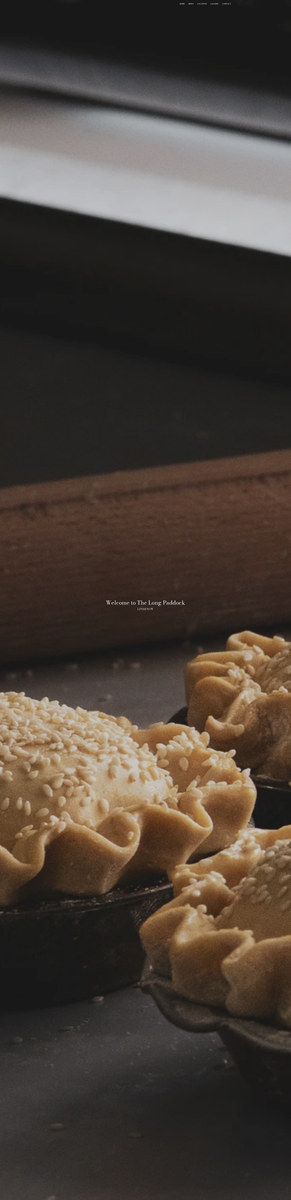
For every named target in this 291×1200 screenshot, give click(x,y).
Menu (191, 4)
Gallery (214, 4)
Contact (226, 4)
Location (202, 4)
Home (182, 4)
